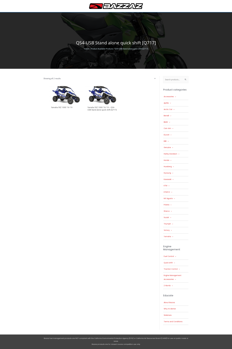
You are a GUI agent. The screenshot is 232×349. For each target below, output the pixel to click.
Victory (167, 230)
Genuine (167, 147)
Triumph (167, 224)
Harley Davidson (170, 154)
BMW (166, 122)
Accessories (169, 96)
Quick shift (168, 263)
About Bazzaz (169, 302)
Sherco (167, 211)
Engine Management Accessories (172, 277)
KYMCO (167, 192)
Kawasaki (167, 179)
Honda (166, 160)
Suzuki (166, 217)
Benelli (166, 115)
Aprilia (166, 103)
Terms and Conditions (173, 321)
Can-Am (167, 128)
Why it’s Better (170, 309)
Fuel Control (169, 256)
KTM (165, 185)
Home (86, 48)
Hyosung (167, 173)
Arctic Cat (168, 109)
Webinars (168, 315)
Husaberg (168, 166)
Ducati (166, 135)
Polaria (166, 205)
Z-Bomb (167, 285)
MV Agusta (168, 198)
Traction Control (171, 269)
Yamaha (167, 236)
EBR (165, 141)
